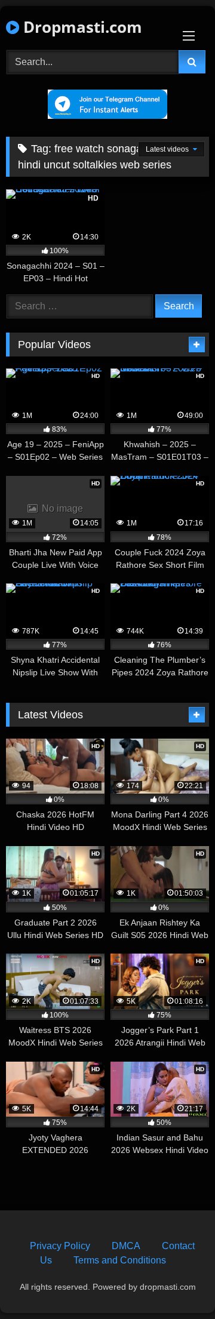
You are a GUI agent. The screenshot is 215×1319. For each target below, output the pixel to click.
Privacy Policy (60, 1246)
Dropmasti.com (80, 27)
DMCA (126, 1246)
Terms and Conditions (119, 1260)
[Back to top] (178, 1283)
